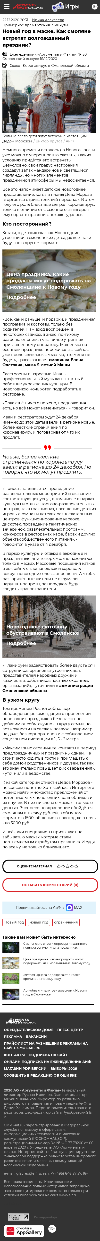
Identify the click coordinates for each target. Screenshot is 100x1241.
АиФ (70, 141)
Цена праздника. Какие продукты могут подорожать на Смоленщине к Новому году (48, 280)
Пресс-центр (70, 1030)
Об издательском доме (28, 1030)
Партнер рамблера (45, 1217)
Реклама (13, 1036)
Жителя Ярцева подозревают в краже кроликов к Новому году (51, 977)
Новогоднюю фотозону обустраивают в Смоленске (42, 630)
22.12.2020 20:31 (15, 20)
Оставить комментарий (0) (50, 885)
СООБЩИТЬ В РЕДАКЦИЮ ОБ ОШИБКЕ (40, 1075)
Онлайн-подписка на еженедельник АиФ (47, 1062)
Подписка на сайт (48, 1055)
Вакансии (36, 1036)
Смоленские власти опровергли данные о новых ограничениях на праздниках (55, 945)
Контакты (14, 1055)
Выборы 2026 (63, 1068)
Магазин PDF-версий (25, 1068)
